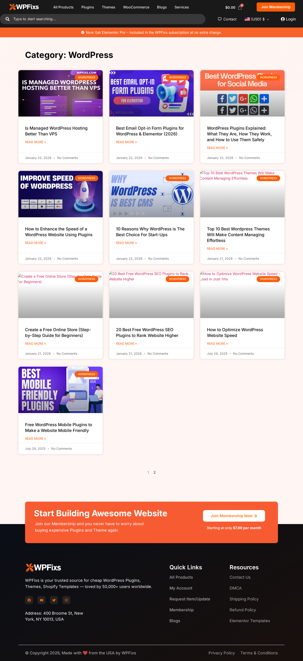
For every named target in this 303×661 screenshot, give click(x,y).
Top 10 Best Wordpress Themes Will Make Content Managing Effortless (238, 234)
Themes (108, 7)
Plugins (87, 7)
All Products (63, 7)
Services (182, 7)
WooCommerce (136, 7)
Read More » (35, 142)
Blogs (162, 7)
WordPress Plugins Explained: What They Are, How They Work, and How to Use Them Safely (239, 134)
